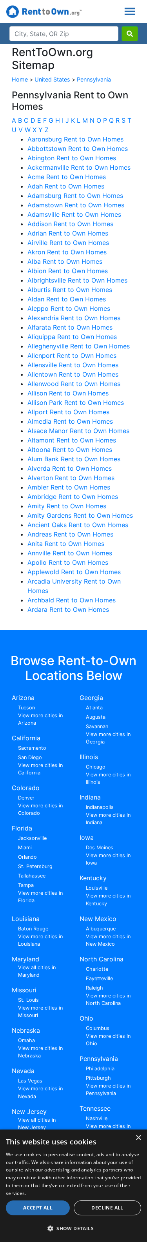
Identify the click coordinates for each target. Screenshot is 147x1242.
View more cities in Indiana (108, 818)
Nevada (23, 1071)
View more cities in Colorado (40, 809)
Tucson (26, 708)
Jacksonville (32, 838)
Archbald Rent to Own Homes (71, 600)
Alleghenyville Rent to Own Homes (78, 346)
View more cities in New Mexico (108, 940)
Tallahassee (31, 876)
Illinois (89, 757)
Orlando (27, 857)
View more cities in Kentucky (108, 899)
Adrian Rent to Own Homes (67, 233)
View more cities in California (40, 769)
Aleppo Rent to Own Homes (68, 308)
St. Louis (28, 1000)
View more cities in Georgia (108, 738)
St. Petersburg (35, 866)
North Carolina (101, 959)
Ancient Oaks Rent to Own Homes (77, 525)
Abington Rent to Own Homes (71, 158)
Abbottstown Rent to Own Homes (77, 148)
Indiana (90, 797)
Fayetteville (99, 978)
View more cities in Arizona (40, 719)
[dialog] (73, 1186)
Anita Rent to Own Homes (65, 544)
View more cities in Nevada (40, 1092)
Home (20, 79)
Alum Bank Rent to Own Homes (73, 459)
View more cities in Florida (40, 896)
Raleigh (94, 988)
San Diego (30, 757)
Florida (22, 828)
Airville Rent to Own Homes (68, 243)
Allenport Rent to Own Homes (71, 355)
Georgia (91, 698)
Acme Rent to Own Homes (66, 177)
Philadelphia (100, 1069)
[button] (73, 1228)
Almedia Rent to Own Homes (70, 421)
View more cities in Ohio (108, 1039)
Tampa (26, 885)
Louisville (96, 888)
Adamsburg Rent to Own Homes (75, 195)
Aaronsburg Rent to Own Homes (75, 139)
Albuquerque (101, 929)
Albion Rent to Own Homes (67, 271)
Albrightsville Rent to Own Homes (77, 280)
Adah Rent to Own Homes (65, 186)
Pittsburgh (98, 1078)
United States (52, 79)
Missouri (24, 990)
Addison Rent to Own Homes (70, 224)
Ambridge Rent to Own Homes (72, 496)
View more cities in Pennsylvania (108, 1089)
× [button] (138, 1138)
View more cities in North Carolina (108, 999)
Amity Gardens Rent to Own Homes (80, 515)
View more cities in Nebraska (40, 1052)
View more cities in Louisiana (40, 940)
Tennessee (95, 1108)
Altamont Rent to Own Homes (71, 440)
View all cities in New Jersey (37, 1123)
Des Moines (99, 847)
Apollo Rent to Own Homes (67, 562)
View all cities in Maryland (37, 971)
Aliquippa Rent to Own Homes (72, 337)
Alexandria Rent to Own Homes (73, 318)
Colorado (26, 788)
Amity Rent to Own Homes (66, 506)
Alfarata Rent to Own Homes (70, 327)
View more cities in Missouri (40, 1011)
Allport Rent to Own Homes (68, 412)
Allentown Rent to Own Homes (72, 374)
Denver (26, 798)
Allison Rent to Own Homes (68, 393)
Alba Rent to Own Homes (64, 261)
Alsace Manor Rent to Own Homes (78, 431)
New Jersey (29, 1111)
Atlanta (94, 708)
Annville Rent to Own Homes (69, 553)
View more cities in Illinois (108, 778)
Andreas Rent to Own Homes (70, 534)
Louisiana (26, 919)
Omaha (26, 1040)
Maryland (25, 959)
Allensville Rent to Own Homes (72, 365)
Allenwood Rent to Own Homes (73, 384)
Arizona (23, 698)
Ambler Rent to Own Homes (68, 487)
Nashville (96, 1118)
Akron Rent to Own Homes (67, 252)
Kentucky (93, 878)
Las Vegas (30, 1081)
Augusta (95, 717)
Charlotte (97, 969)
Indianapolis (100, 807)
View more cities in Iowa (108, 859)
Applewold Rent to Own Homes (74, 572)
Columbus (97, 1028)
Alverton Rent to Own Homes (70, 478)
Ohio (86, 1018)
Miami (25, 847)
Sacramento (32, 748)
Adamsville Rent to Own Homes (74, 214)
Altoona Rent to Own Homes (69, 449)
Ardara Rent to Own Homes (68, 609)
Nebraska (26, 1030)
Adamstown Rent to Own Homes (75, 205)
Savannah (97, 726)
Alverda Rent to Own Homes (69, 468)
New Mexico (98, 919)
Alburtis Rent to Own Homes (69, 290)
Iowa (87, 837)
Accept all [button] (38, 1207)
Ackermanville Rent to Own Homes (79, 167)
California (26, 738)
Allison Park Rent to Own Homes (75, 402)
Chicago (95, 767)
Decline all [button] (107, 1207)
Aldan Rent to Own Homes (66, 299)
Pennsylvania (94, 79)
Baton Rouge (33, 929)
